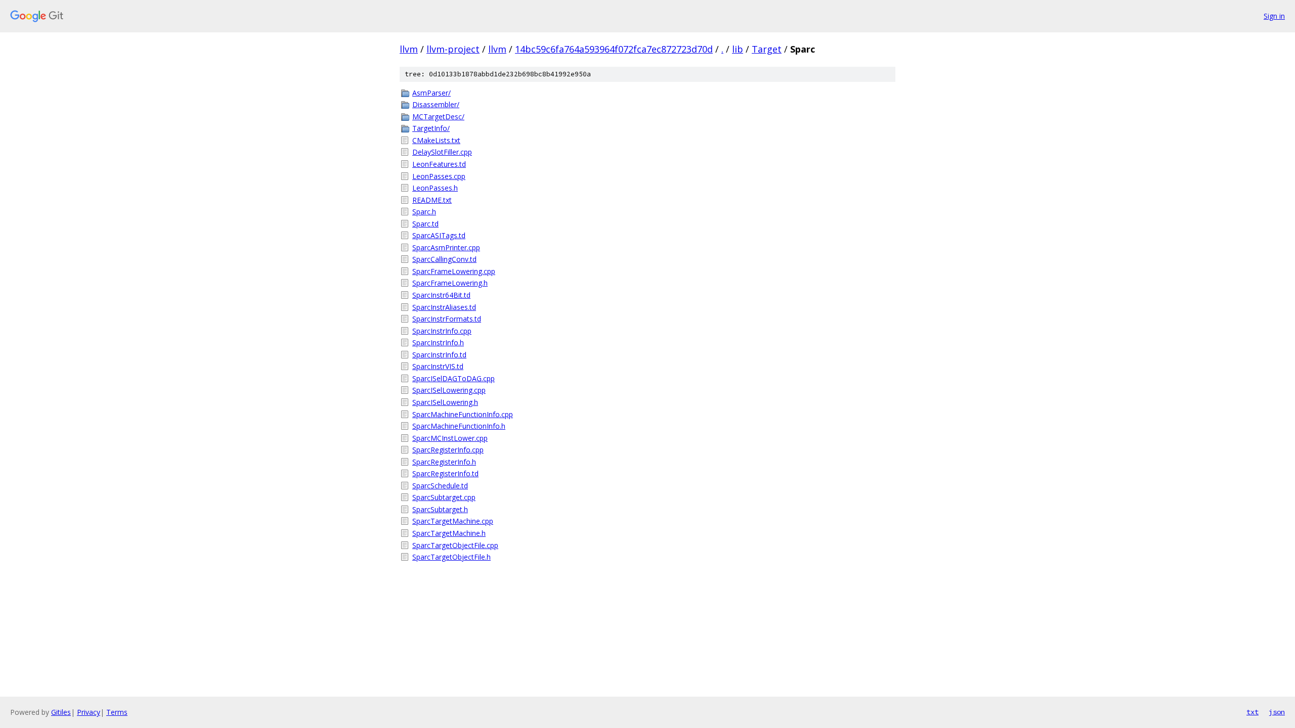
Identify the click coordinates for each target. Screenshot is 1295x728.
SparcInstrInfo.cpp (441, 331)
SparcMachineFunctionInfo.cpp (462, 414)
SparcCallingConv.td (444, 259)
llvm (409, 49)
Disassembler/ (435, 104)
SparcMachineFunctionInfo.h (458, 426)
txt (1252, 711)
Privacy (88, 712)
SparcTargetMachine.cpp (452, 521)
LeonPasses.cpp (438, 176)
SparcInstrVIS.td (437, 366)
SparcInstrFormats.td (446, 319)
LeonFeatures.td (439, 164)
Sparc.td (425, 224)
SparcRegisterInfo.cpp (448, 449)
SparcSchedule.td (440, 485)
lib (737, 49)
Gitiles (61, 712)
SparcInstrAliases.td (444, 307)
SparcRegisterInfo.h (444, 462)
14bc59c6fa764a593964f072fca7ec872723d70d (614, 49)
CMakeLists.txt (436, 140)
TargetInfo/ (431, 128)
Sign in (1274, 16)
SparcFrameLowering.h (450, 283)
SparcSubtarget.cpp (444, 497)
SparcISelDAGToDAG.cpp (453, 378)
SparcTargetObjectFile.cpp (455, 545)
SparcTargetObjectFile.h (451, 557)
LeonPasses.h (435, 188)
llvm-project (453, 49)
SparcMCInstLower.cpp (450, 438)
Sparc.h (424, 211)
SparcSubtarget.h (440, 509)
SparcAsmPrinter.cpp (446, 247)
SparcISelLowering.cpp (449, 390)
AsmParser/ (431, 93)
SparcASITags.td (438, 235)
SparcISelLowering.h (445, 402)
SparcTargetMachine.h (449, 533)
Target (767, 49)
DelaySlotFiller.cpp (442, 152)
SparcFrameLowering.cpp (453, 271)
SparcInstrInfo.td (439, 354)
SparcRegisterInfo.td (445, 473)
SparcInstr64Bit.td (441, 295)
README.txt (432, 200)
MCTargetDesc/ (438, 116)
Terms (116, 712)
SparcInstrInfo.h (438, 342)
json (1277, 711)
